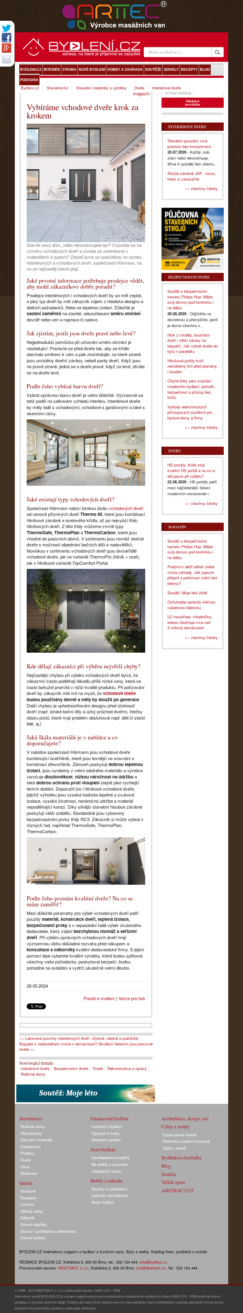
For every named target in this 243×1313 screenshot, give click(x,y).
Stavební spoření (106, 1140)
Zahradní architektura (110, 1195)
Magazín (177, 527)
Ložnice (27, 1204)
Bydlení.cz (30, 88)
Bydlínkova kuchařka (182, 1157)
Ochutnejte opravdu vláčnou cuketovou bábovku (191, 604)
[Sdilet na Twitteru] (6, 28)
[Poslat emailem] (6, 59)
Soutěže (169, 1174)
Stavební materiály (36, 1140)
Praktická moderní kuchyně (186, 1141)
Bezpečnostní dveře (71, 1068)
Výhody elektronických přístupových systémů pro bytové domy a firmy (189, 412)
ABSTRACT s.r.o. (73, 1268)
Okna (25, 1166)
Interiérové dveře (35, 1068)
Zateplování (30, 1146)
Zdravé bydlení (33, 1237)
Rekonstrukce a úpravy (127, 1068)
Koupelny (28, 1198)
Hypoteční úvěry (106, 1133)
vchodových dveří (126, 508)
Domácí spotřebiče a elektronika (48, 1231)
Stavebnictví (57, 88)
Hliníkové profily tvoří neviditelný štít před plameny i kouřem (192, 366)
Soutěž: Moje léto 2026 (187, 593)
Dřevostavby (31, 1133)
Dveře (98, 1068)
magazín (141, 93)
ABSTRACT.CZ (178, 1190)
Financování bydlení (109, 1118)
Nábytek (27, 1217)
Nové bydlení (102, 1149)
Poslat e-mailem (99, 998)
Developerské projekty (111, 1157)
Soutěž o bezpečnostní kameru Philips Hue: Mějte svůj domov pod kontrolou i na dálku (190, 299)
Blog (166, 1166)
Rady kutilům (103, 1202)
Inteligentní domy (106, 1171)
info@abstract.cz (150, 1268)
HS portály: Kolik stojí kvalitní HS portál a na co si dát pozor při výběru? (191, 470)
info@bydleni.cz (153, 1262)
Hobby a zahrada (106, 1180)
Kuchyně (28, 1191)
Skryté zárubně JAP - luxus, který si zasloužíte (191, 176)
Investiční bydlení (107, 1126)
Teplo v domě (174, 1148)
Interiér (26, 1183)
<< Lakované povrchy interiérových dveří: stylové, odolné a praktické (78, 1038)
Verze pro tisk (132, 998)
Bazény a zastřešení (109, 1189)
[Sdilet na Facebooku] (6, 37)
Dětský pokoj (31, 1211)
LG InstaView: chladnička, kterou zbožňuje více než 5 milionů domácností (189, 622)
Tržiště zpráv (174, 1182)
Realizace (28, 1173)
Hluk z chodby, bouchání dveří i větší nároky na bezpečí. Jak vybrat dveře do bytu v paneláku (192, 343)
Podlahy (27, 1153)
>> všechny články (201, 188)
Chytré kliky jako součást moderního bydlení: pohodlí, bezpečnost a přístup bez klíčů (191, 389)
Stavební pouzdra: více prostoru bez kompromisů (189, 143)
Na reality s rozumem (110, 1164)
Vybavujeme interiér (180, 1134)
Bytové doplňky (33, 1224)
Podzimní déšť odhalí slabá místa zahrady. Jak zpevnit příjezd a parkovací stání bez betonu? (192, 575)
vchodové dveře (119, 693)
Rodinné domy (33, 1074)
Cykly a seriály (176, 1126)
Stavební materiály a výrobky (101, 88)
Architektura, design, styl (185, 1118)
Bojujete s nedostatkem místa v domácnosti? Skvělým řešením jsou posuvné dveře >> (86, 1046)
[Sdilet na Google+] (6, 48)
